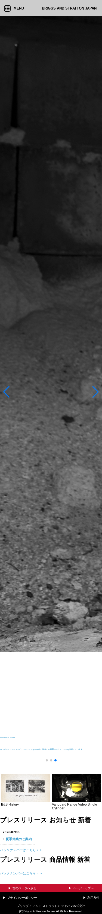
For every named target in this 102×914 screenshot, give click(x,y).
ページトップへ (83, 888)
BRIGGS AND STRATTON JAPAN (69, 8)
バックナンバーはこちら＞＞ (21, 850)
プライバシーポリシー (22, 897)
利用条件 (93, 897)
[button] (6, 393)
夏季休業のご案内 (19, 839)
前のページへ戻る (24, 888)
